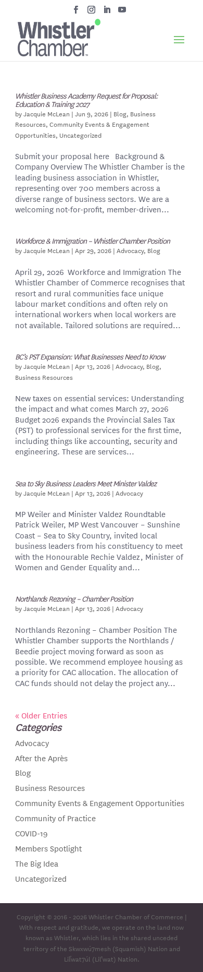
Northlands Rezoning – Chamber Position (74, 598)
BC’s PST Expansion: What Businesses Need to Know (89, 356)
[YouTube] (122, 12)
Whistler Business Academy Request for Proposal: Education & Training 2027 (86, 100)
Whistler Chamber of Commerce (135, 916)
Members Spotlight (48, 848)
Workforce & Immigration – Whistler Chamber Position (92, 240)
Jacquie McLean (46, 113)
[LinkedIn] (107, 12)
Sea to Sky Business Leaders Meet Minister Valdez (85, 483)
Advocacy (130, 250)
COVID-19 (31, 833)
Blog (119, 113)
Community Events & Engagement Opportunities (99, 803)
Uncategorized (80, 134)
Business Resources (44, 376)
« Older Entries (41, 715)
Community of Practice (55, 818)
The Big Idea (36, 863)
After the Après (41, 758)
